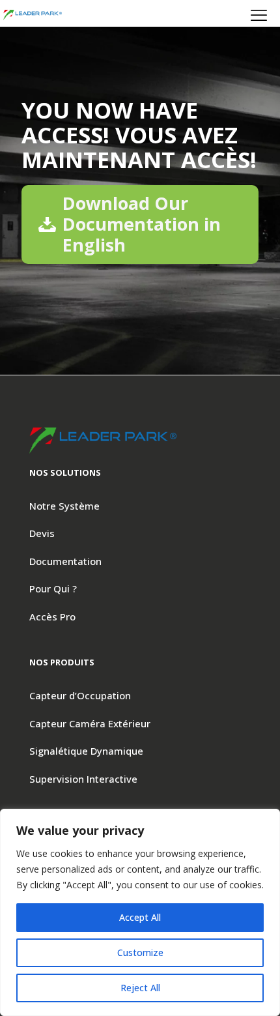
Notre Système (64, 505)
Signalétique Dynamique (86, 750)
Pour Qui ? (53, 588)
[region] (140, 912)
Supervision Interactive (83, 778)
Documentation (65, 561)
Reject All (140, 987)
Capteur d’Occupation (80, 695)
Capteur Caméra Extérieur (89, 723)
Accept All (140, 917)
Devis (42, 533)
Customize (140, 952)
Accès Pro (52, 616)
